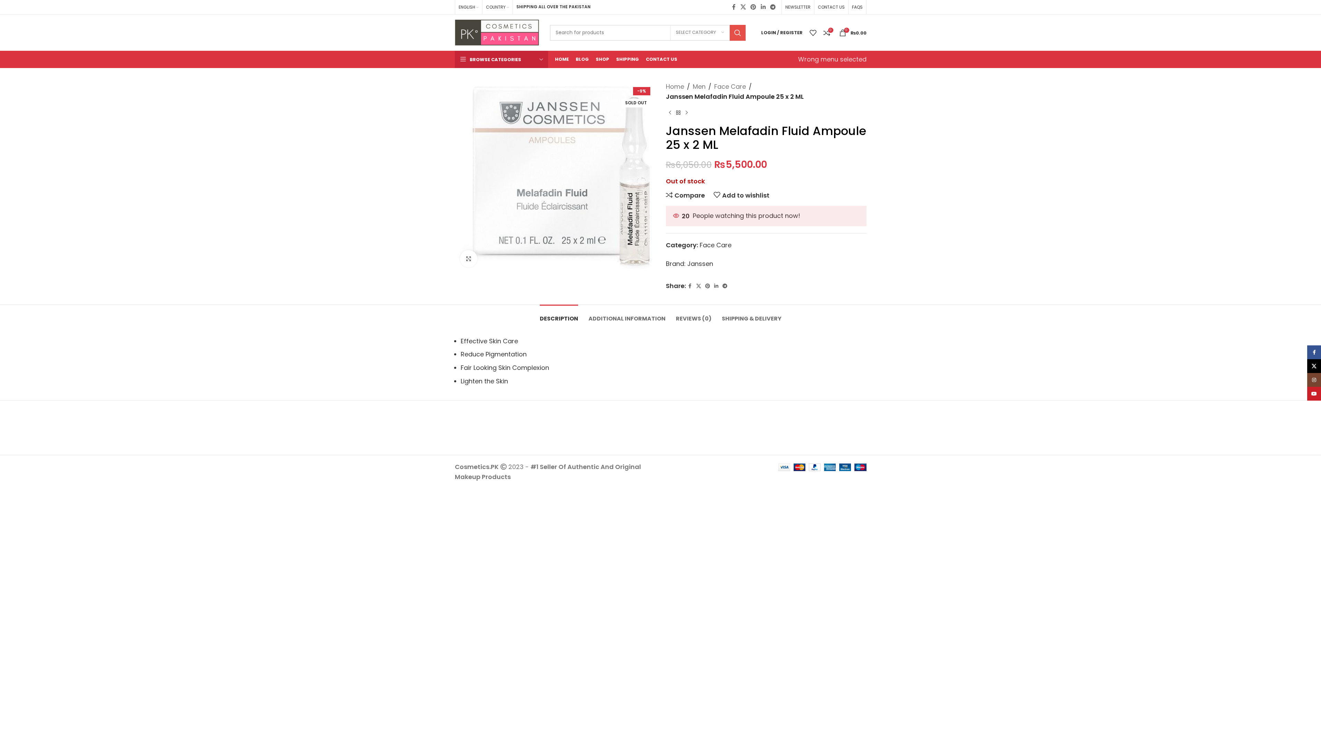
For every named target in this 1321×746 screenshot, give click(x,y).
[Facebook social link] (734, 7)
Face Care (730, 86)
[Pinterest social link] (753, 7)
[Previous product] (670, 113)
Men (699, 86)
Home (675, 86)
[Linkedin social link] (763, 7)
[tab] (559, 315)
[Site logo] (497, 32)
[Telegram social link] (773, 7)
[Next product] (686, 113)
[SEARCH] (738, 33)
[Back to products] (678, 113)
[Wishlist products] (813, 33)
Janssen (700, 263)
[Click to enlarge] (468, 258)
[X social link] (743, 7)
